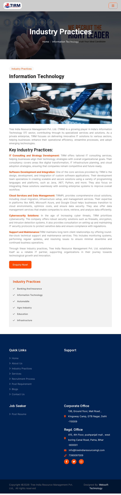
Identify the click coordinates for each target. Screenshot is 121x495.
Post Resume (19, 414)
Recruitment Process (23, 378)
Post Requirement (22, 383)
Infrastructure (24, 320)
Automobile (23, 301)
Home (45, 41)
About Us (17, 363)
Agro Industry (24, 307)
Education (22, 314)
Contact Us (18, 394)
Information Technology (30, 295)
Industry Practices (22, 368)
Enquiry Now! (20, 264)
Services (16, 373)
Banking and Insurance (29, 288)
